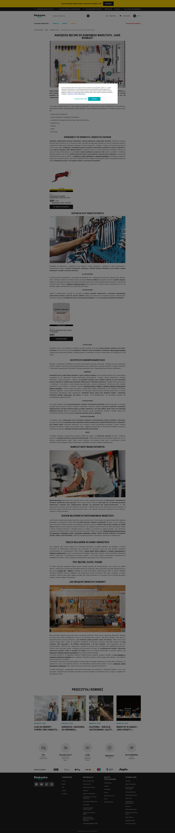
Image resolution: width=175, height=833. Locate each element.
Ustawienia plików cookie (80, 98)
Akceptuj (94, 98)
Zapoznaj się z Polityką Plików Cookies (76, 94)
